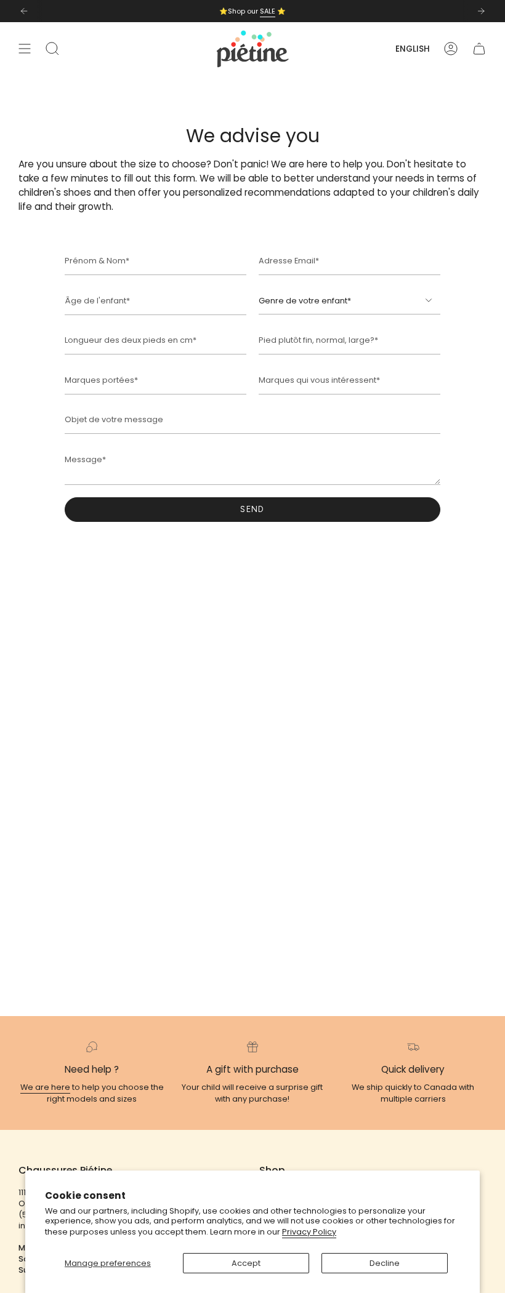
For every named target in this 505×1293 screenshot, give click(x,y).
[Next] (481, 11)
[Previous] (24, 11)
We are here (45, 1087)
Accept (246, 1263)
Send (252, 509)
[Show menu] (24, 49)
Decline (385, 1263)
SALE (267, 11)
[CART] (479, 49)
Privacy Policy (309, 1232)
